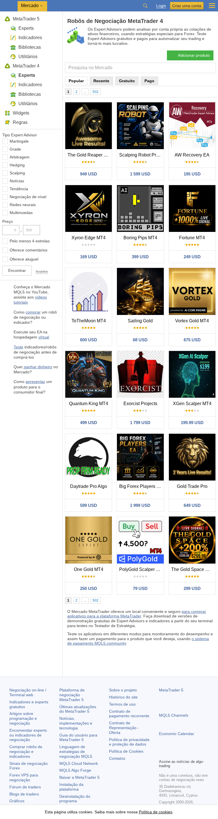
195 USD (192, 174)
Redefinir (42, 271)
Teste (18, 347)
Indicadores (30, 37)
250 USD (88, 588)
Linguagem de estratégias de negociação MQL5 (75, 751)
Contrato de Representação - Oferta (124, 728)
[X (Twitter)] (180, 753)
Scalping (17, 173)
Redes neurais (23, 204)
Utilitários (27, 56)
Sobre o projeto (123, 690)
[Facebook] (162, 753)
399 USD (140, 256)
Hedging (17, 165)
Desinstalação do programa (74, 798)
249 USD (192, 256)
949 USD (88, 174)
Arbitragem (20, 157)
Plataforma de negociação (72, 695)
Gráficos (16, 801)
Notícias (17, 181)
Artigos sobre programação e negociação (23, 718)
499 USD (88, 422)
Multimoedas (21, 212)
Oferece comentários (28, 250)
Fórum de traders (25, 787)
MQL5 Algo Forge (75, 770)
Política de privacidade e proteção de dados (129, 742)
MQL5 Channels (173, 715)
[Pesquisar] (145, 5)
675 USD (192, 339)
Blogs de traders (24, 794)
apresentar (35, 381)
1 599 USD (140, 174)
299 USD (192, 588)
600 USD (88, 339)
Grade (15, 149)
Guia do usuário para (78, 737)
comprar (33, 312)
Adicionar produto (194, 55)
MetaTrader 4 (26, 66)
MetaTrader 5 (26, 18)
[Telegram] (171, 753)
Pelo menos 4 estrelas (30, 241)
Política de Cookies (126, 751)
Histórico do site (123, 697)
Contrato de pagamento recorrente (129, 713)
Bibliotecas (29, 47)
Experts (26, 28)
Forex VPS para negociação (23, 777)
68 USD (140, 339)
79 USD (140, 588)
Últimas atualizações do (77, 709)
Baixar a (79, 777)
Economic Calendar (176, 733)
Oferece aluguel (24, 259)
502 (95, 92)
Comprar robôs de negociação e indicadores (25, 751)
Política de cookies (155, 812)
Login (161, 6)
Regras (20, 122)
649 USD (192, 505)
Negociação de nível (28, 196)
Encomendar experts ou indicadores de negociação (28, 735)
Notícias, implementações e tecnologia (75, 723)
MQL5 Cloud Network (78, 763)
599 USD (88, 505)
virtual (43, 337)
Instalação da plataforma (71, 787)
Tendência (19, 189)
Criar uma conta (186, 5)
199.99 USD (192, 422)
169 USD (88, 256)
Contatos (117, 758)
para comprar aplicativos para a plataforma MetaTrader (136, 614)
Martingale (19, 141)
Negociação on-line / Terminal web (27, 692)
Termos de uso (122, 704)
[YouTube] (189, 753)
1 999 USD (140, 505)
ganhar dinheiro (37, 367)
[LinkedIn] (198, 753)
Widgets (21, 113)
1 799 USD (140, 422)
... (85, 92)
